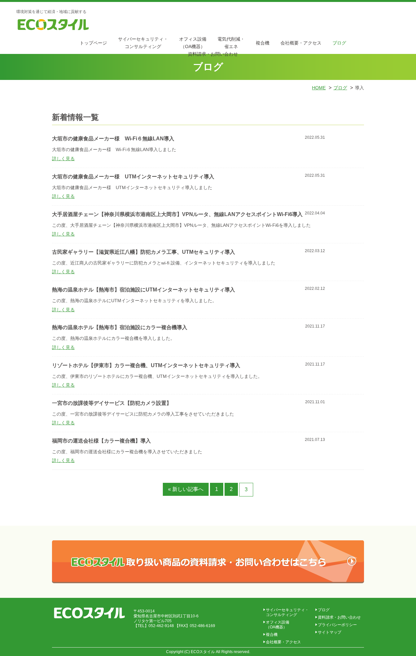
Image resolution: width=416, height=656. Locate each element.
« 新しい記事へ (185, 489)
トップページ (93, 42)
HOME (319, 87)
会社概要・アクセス (300, 42)
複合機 (262, 42)
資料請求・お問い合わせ (339, 617)
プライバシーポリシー (337, 625)
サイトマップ (329, 632)
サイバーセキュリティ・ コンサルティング (287, 612)
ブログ (339, 42)
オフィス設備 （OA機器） (277, 624)
